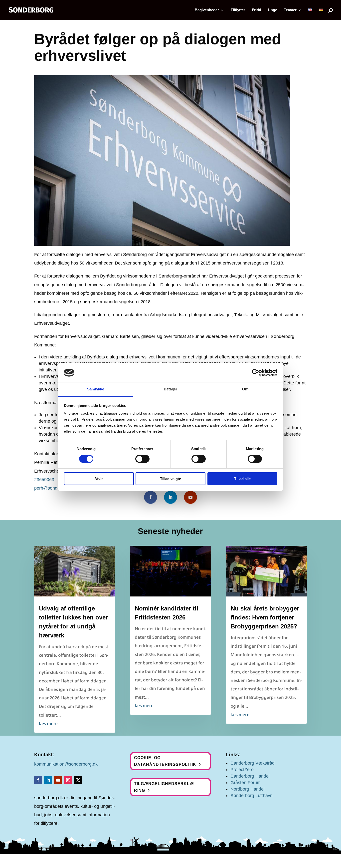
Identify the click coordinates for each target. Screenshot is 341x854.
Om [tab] (245, 389)
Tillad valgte (170, 479)
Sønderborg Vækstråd (252, 763)
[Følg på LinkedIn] (170, 497)
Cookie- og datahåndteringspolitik (165, 761)
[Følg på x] (78, 780)
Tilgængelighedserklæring (164, 787)
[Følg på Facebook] (150, 497)
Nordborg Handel (247, 789)
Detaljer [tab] (170, 389)
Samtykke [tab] (95, 389)
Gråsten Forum (245, 782)
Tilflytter (238, 10)
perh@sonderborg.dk (55, 488)
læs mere (48, 723)
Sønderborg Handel (250, 776)
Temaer (290, 10)
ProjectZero (242, 769)
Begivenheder (207, 10)
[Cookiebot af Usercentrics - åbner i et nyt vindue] (255, 372)
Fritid (256, 10)
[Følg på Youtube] (190, 497)
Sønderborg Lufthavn (251, 795)
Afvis (98, 479)
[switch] (142, 459)
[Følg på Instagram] (68, 780)
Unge (272, 10)
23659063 (44, 479)
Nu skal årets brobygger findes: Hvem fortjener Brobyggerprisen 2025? (265, 617)
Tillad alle (242, 479)
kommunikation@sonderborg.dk (66, 764)
